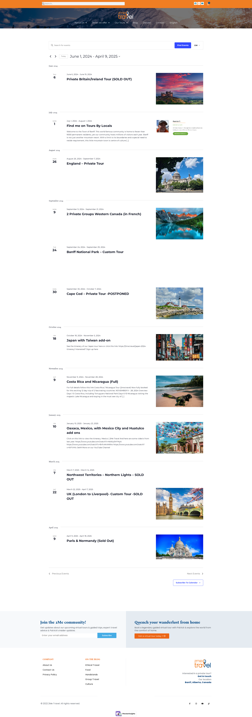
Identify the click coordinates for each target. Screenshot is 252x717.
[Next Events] (55, 56)
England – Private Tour (85, 163)
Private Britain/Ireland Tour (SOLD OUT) (99, 79)
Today (63, 56)
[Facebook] (195, 3)
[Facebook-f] (189, 703)
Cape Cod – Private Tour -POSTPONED (98, 294)
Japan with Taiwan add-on (89, 340)
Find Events (182, 45)
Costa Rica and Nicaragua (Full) (92, 382)
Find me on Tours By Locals (89, 126)
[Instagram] (198, 3)
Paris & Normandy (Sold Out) (90, 541)
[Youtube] (202, 3)
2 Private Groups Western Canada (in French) (104, 214)
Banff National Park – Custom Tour (95, 252)
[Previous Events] (50, 56)
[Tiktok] (208, 703)
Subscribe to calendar (187, 582)
